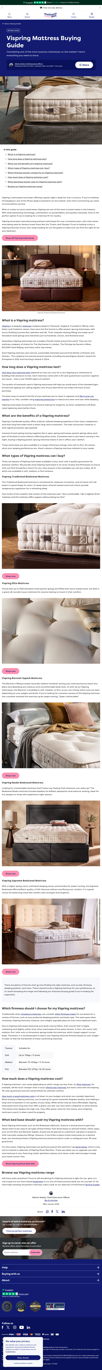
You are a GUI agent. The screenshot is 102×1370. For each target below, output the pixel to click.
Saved (73, 17)
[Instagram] (16, 1327)
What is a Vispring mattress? (22, 154)
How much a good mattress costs (18, 1096)
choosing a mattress (31, 1014)
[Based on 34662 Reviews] (15, 1292)
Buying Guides (92, 1184)
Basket (92, 17)
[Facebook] (4, 1327)
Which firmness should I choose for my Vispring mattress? (35, 173)
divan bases (81, 1147)
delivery (46, 1347)
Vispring (6, 326)
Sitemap (46, 1339)
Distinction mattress (56, 1087)
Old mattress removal (52, 8)
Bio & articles (51, 1200)
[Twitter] (9, 1327)
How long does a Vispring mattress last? (27, 159)
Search (27, 17)
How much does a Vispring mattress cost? (28, 177)
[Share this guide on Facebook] (52, 1212)
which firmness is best (65, 1014)
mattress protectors (45, 399)
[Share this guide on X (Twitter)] (57, 1212)
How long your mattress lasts (16, 372)
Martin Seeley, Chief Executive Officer (29, 64)
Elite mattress (83, 1084)
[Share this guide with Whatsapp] (47, 1212)
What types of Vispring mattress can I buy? (29, 168)
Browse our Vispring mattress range (25, 186)
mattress (27, 326)
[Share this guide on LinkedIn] (63, 1212)
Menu (9, 17)
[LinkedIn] (29, 1327)
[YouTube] (22, 1327)
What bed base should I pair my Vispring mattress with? (35, 182)
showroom (38, 1181)
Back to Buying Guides (13, 24)
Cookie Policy (11, 1352)
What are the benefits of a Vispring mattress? (30, 163)
